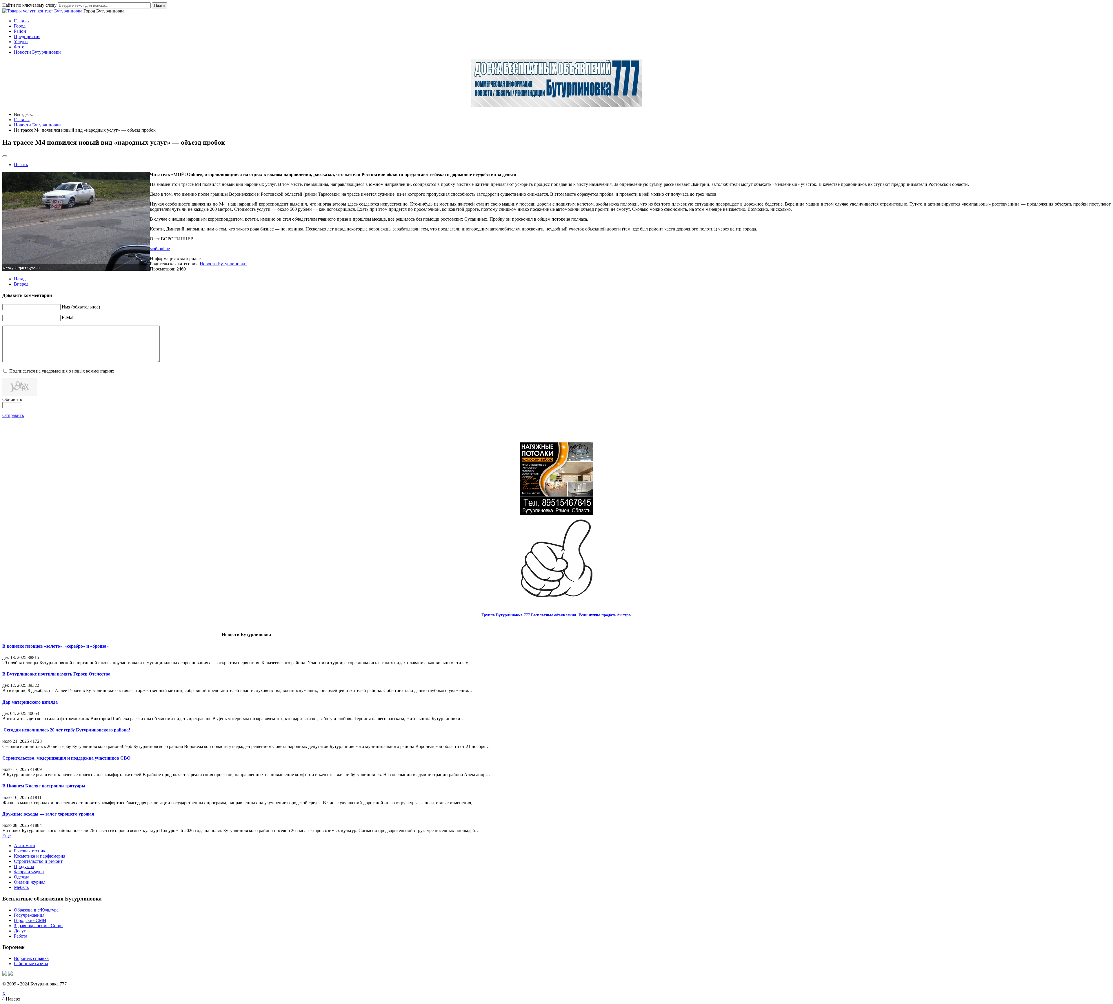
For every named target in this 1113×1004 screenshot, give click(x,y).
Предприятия (27, 36)
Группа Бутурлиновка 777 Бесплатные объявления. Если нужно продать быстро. (556, 615)
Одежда (21, 876)
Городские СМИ (30, 920)
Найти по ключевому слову (29, 5)
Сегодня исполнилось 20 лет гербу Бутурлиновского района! (66, 729)
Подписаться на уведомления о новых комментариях (61, 370)
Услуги (21, 41)
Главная (22, 20)
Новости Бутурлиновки (37, 52)
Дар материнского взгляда (30, 702)
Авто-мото (24, 845)
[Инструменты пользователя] (4, 156)
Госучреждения (29, 915)
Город (20, 25)
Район (20, 31)
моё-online (160, 248)
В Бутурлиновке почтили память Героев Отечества (56, 673)
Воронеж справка (31, 958)
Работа (20, 936)
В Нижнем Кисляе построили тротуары (44, 785)
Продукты (24, 866)
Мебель (21, 887)
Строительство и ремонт (38, 861)
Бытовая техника (31, 850)
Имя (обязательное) (81, 306)
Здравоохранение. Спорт (38, 925)
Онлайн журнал (30, 882)
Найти (159, 5)
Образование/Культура (36, 909)
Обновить (12, 399)
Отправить (13, 415)
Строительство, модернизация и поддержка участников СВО (66, 758)
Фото (19, 46)
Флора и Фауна (29, 871)
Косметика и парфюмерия (39, 856)
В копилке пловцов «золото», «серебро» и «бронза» (55, 646)
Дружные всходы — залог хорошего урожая (48, 813)
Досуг (20, 930)
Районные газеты (31, 963)
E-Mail (68, 317)
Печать (21, 164)
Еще (6, 835)
